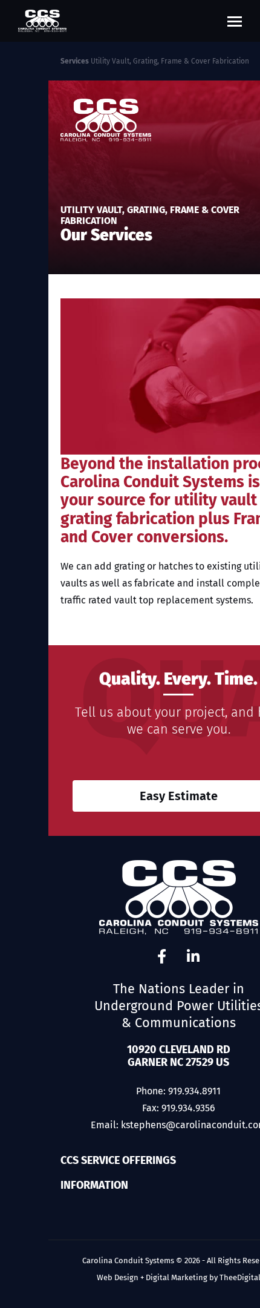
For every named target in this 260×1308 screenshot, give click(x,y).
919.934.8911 (194, 1091)
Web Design (117, 1277)
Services (74, 61)
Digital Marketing (176, 1277)
